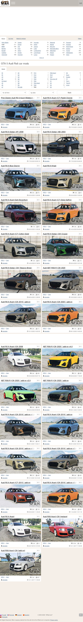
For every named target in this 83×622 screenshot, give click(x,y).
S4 (51, 85)
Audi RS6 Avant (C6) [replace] (55, 516)
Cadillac (4, 52)
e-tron (67, 85)
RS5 (35, 85)
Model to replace (21, 38)
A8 (18, 73)
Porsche (68, 44)
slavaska (5, 127)
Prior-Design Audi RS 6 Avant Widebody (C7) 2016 (18, 98)
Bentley (4, 48)
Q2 (18, 75)
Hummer (20, 54)
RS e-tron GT (53, 79)
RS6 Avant (53, 73)
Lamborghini (37, 50)
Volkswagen (69, 52)
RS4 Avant (37, 83)
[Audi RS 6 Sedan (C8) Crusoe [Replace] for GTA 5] (62, 247)
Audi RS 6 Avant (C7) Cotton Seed (15, 234)
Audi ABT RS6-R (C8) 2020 (54, 268)
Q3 (18, 77)
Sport (67, 75)
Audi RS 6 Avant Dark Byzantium (14, 200)
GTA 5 (19, 50)
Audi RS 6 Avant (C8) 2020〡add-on (57, 302)
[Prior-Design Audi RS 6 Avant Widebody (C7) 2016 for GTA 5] (20, 111)
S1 (51, 81)
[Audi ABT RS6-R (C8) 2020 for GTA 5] (62, 281)
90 (2, 75)
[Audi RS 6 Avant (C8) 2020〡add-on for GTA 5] (62, 315)
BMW (3, 46)
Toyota (68, 50)
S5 (51, 87)
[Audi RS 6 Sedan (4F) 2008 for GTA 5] (20, 145)
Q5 (18, 79)
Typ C (67, 81)
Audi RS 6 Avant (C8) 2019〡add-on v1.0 (17, 448)
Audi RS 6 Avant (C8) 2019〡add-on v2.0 (59, 448)
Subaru (68, 48)
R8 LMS (20, 87)
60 (2, 73)
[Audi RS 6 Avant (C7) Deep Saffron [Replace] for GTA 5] (62, 213)
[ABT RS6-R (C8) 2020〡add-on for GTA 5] (62, 394)
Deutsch (19, 615)
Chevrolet (4, 54)
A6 (2, 85)
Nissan (52, 52)
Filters (79, 38)
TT (67, 79)
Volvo (67, 54)
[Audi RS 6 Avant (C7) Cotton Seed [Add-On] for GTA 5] (20, 247)
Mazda (52, 44)
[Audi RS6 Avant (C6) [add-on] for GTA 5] (20, 564)
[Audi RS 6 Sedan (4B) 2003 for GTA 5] (62, 145)
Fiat (19, 46)
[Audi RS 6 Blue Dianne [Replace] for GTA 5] (20, 179)
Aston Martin (5, 42)
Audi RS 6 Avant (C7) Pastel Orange (57, 98)
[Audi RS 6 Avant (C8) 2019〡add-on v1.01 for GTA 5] (20, 428)
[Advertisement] (41, 21)
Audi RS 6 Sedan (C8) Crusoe (55, 234)
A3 (2, 77)
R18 (35, 75)
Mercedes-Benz (54, 48)
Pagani (52, 54)
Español (27, 615)
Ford (19, 48)
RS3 (35, 79)
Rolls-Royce (69, 46)
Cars (7, 124)
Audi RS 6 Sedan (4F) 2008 (12, 132)
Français (11, 615)
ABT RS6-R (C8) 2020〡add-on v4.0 (58, 346)
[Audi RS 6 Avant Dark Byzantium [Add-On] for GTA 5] (20, 213)
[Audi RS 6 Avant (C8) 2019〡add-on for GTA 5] (20, 315)
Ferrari (19, 44)
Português (4, 617)
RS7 (51, 77)
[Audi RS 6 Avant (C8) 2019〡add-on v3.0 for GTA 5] (62, 496)
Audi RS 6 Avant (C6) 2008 (12, 346)
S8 (67, 73)
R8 (18, 85)
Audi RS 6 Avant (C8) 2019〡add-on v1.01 (18, 414)
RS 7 (51, 75)
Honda (20, 52)
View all (41, 58)
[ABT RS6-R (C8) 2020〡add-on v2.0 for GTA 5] (20, 394)
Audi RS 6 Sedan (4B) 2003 (54, 132)
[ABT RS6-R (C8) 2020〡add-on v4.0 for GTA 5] (62, 360)
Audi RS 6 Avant (7, 516)
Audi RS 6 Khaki (49, 166)
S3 (51, 83)
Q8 (18, 83)
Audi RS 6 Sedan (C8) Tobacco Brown (16, 268)
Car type (10, 38)
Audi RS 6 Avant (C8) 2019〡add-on (15, 302)
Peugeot (68, 42)
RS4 (35, 81)
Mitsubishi (53, 50)
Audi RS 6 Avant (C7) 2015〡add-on (15, 483)
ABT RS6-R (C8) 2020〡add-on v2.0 (16, 380)
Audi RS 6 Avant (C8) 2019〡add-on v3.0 (59, 483)
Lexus (35, 54)
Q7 (18, 81)
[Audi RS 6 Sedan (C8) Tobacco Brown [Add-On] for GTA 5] (20, 281)
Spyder (68, 77)
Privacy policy (54, 620)
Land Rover (37, 52)
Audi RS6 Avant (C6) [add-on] (13, 550)
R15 (35, 73)
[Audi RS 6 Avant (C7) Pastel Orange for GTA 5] (62, 111)
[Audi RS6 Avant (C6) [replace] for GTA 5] (62, 530)
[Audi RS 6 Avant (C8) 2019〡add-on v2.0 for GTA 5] (62, 462)
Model (3, 69)
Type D (68, 83)
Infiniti (35, 44)
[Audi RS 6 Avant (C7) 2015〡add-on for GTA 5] (20, 496)
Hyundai (36, 42)
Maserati (52, 42)
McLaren (52, 46)
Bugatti (3, 50)
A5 (2, 83)
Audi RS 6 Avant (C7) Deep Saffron (57, 200)
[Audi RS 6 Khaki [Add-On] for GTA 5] (62, 179)
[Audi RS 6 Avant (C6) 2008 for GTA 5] (20, 360)
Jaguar (36, 46)
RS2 (35, 77)
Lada (35, 48)
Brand (3, 38)
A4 (2, 79)
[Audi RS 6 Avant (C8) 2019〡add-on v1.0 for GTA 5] (20, 462)
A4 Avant (4, 81)
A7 (2, 87)
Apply (69, 92)
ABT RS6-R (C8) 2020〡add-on (56, 380)
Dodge (20, 42)
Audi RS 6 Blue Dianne (10, 166)
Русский (4, 615)
